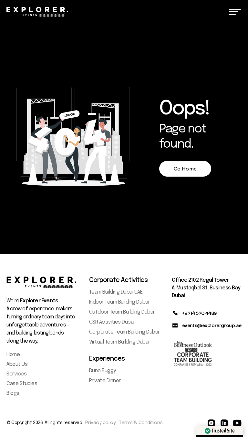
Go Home (185, 169)
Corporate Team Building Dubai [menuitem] (124, 332)
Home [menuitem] (13, 354)
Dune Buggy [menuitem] (102, 371)
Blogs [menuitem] (12, 393)
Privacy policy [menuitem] (100, 422)
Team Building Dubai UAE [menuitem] (116, 292)
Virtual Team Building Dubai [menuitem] (119, 342)
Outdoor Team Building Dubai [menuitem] (121, 312)
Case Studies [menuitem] (21, 383)
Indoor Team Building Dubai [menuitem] (119, 302)
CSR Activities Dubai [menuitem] (111, 322)
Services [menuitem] (16, 374)
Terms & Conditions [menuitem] (140, 422)
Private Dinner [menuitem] (105, 381)
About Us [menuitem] (16, 364)
